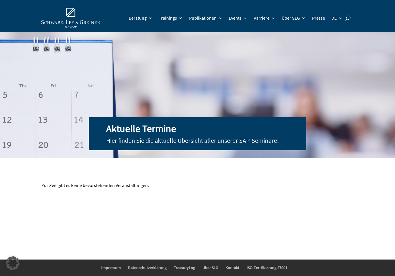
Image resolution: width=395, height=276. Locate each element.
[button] (12, 263)
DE (334, 18)
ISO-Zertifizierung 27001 (267, 267)
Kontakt (232, 267)
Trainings (168, 18)
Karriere (262, 18)
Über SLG (291, 18)
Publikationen (203, 18)
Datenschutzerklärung (147, 267)
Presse (318, 18)
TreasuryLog (184, 267)
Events (235, 18)
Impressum (111, 267)
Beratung (138, 18)
